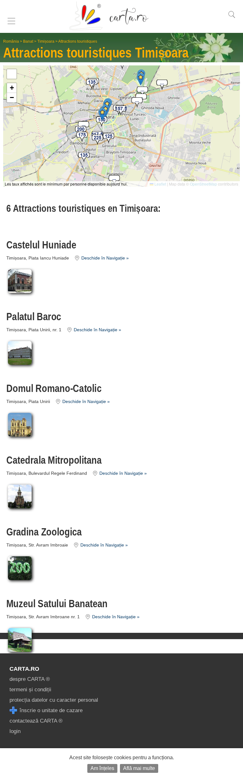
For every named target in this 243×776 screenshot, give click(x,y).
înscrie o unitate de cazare (50, 710)
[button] (162, 85)
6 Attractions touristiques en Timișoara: (83, 208)
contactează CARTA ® (36, 721)
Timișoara (45, 41)
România (11, 41)
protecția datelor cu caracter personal (53, 700)
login (15, 731)
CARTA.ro (24, 669)
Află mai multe (139, 768)
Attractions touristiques (77, 41)
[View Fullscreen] (11, 74)
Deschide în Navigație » (104, 258)
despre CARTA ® (29, 679)
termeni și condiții (30, 690)
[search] (232, 18)
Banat (28, 41)
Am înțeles (102, 768)
